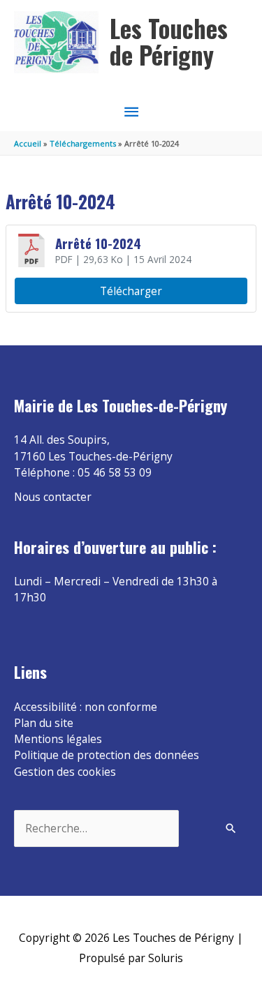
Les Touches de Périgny (169, 41)
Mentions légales (58, 739)
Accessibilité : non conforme (85, 706)
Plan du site (43, 722)
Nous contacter (53, 496)
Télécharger (131, 291)
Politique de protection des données (106, 755)
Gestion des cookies (65, 771)
